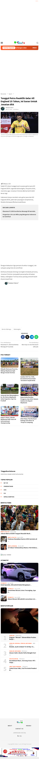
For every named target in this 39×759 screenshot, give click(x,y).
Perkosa (22, 643)
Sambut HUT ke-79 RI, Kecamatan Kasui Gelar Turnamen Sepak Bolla (28, 378)
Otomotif (4, 583)
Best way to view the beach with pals (30, 345)
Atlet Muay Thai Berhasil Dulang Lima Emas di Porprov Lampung (28, 420)
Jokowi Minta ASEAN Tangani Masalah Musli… (16, 533)
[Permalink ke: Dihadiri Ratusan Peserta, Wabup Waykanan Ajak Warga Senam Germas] (9, 363)
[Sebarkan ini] (23, 337)
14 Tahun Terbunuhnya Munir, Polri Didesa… (23, 548)
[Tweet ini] (27, 337)
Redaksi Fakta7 (13, 283)
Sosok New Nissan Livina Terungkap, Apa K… (22, 591)
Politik (7, 531)
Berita (2, 531)
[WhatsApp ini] (36, 337)
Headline (11, 635)
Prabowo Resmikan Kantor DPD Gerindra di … (22, 540)
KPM (5, 490)
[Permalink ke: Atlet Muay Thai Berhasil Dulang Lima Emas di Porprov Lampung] (29, 411)
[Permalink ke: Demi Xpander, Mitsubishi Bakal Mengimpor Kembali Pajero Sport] (19, 572)
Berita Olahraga (6, 329)
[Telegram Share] (32, 337)
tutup (21, 721)
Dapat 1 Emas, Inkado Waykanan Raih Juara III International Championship (8, 420)
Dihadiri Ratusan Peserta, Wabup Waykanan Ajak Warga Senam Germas (9, 371)
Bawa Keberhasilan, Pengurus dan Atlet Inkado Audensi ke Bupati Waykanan (29, 400)
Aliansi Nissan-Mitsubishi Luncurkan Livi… (22, 599)
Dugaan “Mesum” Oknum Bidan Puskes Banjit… (22, 638)
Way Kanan (29, 643)
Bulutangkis (17, 329)
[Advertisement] (19, 19)
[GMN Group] (19, 42)
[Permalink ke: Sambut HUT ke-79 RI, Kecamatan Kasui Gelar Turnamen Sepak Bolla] (29, 366)
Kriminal (14, 546)
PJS (5, 493)
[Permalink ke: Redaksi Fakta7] (3, 108)
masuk (10, 474)
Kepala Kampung (9, 497)
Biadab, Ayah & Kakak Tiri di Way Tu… (22, 647)
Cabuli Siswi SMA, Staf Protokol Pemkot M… (23, 669)
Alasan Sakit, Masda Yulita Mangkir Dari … (22, 654)
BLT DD (6, 483)
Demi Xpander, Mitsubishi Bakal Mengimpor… (16, 585)
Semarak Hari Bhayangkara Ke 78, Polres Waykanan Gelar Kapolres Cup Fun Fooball (9, 398)
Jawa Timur (12, 666)
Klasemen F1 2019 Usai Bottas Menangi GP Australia (19, 211)
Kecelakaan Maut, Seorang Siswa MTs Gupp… (22, 661)
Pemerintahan (8, 486)
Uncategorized (13, 659)
